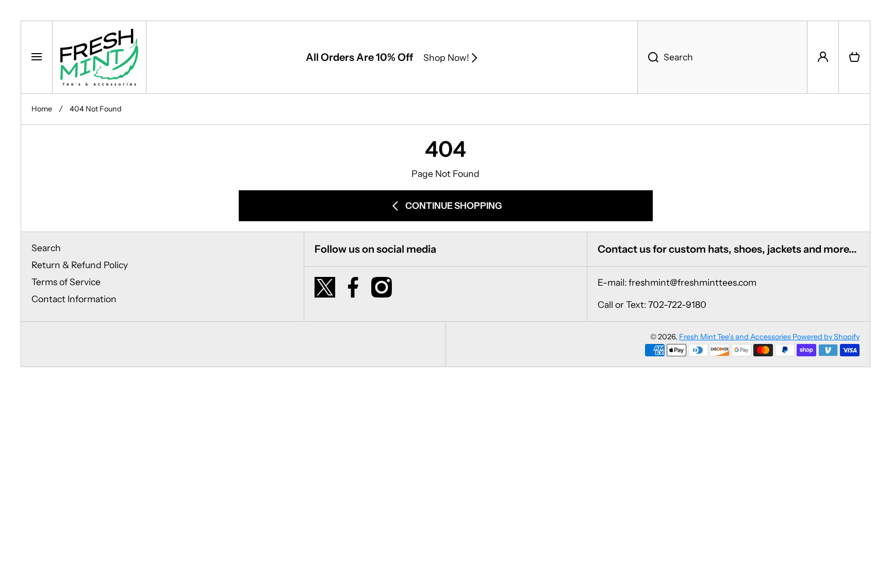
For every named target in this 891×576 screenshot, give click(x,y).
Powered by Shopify (826, 336)
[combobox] (722, 57)
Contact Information (74, 298)
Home (41, 108)
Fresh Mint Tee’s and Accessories (736, 336)
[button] (854, 57)
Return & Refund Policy (79, 264)
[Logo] (99, 57)
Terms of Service (66, 281)
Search (46, 247)
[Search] (647, 57)
